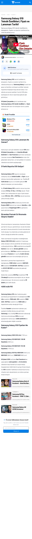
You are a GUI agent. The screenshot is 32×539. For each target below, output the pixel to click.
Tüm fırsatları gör (16, 134)
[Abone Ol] (18, 61)
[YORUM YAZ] (15, 63)
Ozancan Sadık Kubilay (10, 57)
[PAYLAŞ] (3, 63)
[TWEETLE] (7, 63)
